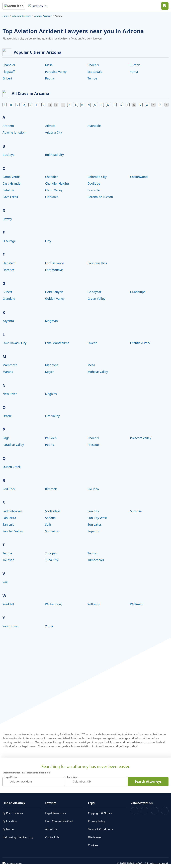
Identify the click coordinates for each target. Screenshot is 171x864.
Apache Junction (14, 132)
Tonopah (51, 553)
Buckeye (8, 154)
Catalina (8, 190)
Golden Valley (54, 298)
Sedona (50, 517)
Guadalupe (137, 292)
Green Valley (96, 298)
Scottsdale (95, 71)
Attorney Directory (21, 15)
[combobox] (33, 781)
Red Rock (9, 489)
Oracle (7, 416)
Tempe (92, 78)
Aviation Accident (42, 15)
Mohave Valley (98, 371)
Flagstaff (9, 71)
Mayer (49, 371)
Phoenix (93, 65)
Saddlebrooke (12, 511)
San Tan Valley (13, 531)
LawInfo (50, 803)
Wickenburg (53, 604)
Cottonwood (139, 176)
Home (6, 15)
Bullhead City (54, 154)
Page (6, 438)
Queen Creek (12, 466)
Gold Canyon (54, 292)
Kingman (51, 320)
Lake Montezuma (57, 343)
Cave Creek (10, 196)
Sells (48, 524)
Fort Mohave (54, 269)
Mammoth (10, 365)
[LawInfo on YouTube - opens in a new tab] (154, 810)
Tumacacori (96, 560)
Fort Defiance (54, 263)
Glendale (9, 298)
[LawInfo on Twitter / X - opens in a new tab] (144, 810)
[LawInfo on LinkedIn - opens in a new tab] (164, 810)
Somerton (52, 531)
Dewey (7, 219)
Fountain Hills (97, 263)
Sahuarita (9, 517)
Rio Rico (93, 489)
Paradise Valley (55, 71)
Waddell (8, 604)
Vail (5, 582)
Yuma (134, 71)
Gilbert (7, 78)
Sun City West (97, 517)
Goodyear (94, 292)
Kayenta (8, 320)
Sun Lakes (95, 524)
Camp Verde (11, 176)
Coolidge (94, 183)
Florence (9, 269)
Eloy (48, 241)
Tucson (135, 65)
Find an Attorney (14, 803)
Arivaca (50, 125)
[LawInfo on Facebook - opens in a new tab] (134, 810)
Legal (91, 803)
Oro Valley (52, 416)
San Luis (8, 524)
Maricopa (51, 365)
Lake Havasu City (14, 343)
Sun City (93, 511)
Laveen (92, 343)
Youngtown (11, 626)
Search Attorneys (148, 781)
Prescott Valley (140, 438)
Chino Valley (53, 190)
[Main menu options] (14, 6)
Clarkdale (51, 196)
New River (10, 393)
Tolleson (8, 560)
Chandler (9, 65)
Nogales (51, 393)
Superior (94, 531)
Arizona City (53, 132)
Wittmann (137, 604)
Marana (8, 371)
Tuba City (51, 560)
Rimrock (51, 489)
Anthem (8, 125)
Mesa (49, 65)
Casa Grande (11, 183)
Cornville (94, 190)
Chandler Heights (57, 183)
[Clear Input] (60, 781)
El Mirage (9, 241)
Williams (94, 604)
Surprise (136, 511)
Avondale (94, 125)
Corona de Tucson (100, 196)
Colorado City (97, 176)
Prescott (93, 444)
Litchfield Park (140, 343)
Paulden (51, 438)
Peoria (49, 78)
